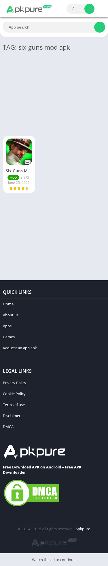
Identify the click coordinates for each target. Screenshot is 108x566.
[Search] (89, 9)
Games (9, 336)
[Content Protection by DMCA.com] (31, 506)
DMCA (8, 426)
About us (10, 314)
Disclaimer (11, 415)
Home (8, 304)
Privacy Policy (14, 382)
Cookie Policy (14, 393)
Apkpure (82, 528)
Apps (7, 325)
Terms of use (14, 404)
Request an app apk (20, 347)
